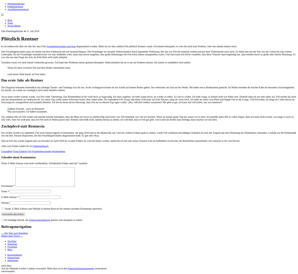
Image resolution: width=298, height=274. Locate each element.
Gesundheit (6, 151)
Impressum (12, 260)
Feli (29, 151)
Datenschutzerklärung (39, 220)
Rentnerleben (58, 151)
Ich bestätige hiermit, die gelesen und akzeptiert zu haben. (43, 220)
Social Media (13, 25)
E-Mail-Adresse (10, 197)
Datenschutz (13, 257)
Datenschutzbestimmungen (81, 268)
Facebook (12, 247)
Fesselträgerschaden (42, 151)
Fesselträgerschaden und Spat (61, 46)
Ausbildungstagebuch (18, 9)
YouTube (11, 241)
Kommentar (8, 186)
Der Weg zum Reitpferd (14, 233)
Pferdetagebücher (16, 3)
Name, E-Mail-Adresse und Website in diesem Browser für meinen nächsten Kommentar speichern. (53, 208)
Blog (9, 20)
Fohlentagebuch (15, 6)
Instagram (12, 244)
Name (5, 191)
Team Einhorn (20, 151)
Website (5, 203)
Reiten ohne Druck (12, 236)
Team (10, 23)
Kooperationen (14, 255)
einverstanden (8, 271)
